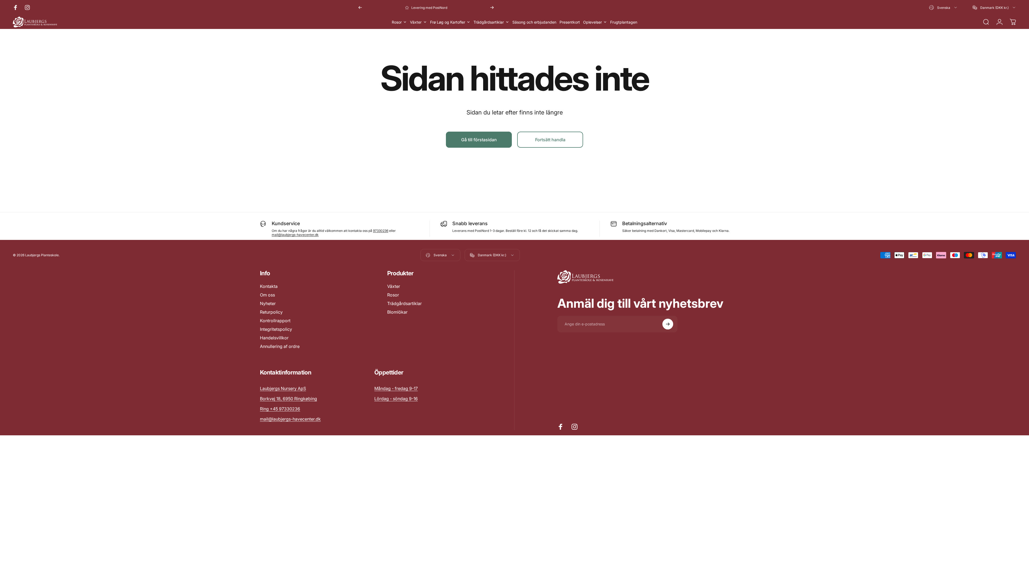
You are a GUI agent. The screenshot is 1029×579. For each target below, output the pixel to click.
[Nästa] (492, 7)
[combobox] (943, 7)
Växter (393, 286)
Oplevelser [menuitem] (592, 22)
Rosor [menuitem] (397, 22)
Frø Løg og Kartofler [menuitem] (447, 22)
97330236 (380, 231)
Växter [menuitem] (416, 22)
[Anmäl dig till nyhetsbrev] (667, 324)
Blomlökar (397, 312)
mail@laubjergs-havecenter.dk (295, 235)
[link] (396, 388)
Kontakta (269, 286)
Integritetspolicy (276, 329)
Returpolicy (271, 312)
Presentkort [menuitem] (570, 22)
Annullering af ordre (280, 346)
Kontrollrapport (275, 320)
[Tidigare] (360, 7)
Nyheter (268, 303)
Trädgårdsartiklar (404, 303)
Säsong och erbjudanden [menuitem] (534, 22)
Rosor (393, 295)
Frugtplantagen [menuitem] (623, 22)
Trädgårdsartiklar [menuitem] (489, 22)
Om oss (267, 295)
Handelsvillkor (274, 337)
